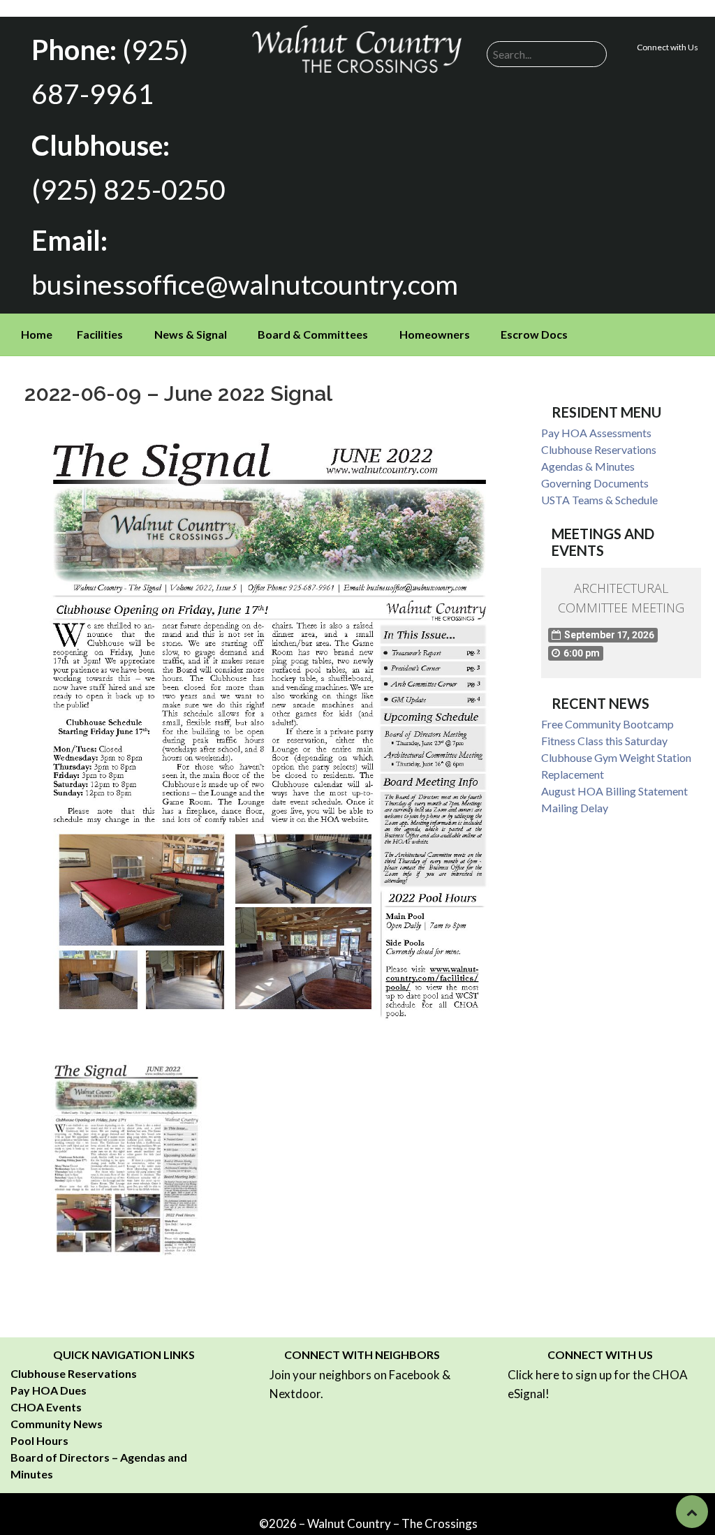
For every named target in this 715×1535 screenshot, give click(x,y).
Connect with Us (667, 47)
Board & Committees (313, 334)
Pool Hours (39, 1440)
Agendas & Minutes (588, 466)
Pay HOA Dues (48, 1390)
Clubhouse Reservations (598, 449)
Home (36, 334)
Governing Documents (595, 483)
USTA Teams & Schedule (599, 499)
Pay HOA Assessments (596, 432)
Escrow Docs (534, 334)
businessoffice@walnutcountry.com (244, 283)
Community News (56, 1423)
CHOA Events (46, 1406)
